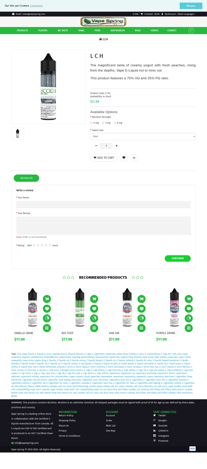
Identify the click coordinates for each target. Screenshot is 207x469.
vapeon (26, 357)
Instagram (163, 435)
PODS (97, 30)
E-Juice (140, 354)
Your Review (24, 213)
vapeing (76, 357)
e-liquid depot (126, 363)
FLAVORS (42, 30)
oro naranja (143, 389)
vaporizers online (30, 376)
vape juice (28, 360)
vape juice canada (39, 389)
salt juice (138, 386)
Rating (21, 245)
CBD (179, 392)
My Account (170, 14)
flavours (148, 386)
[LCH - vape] (48, 87)
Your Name (23, 197)
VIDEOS (154, 30)
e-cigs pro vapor (155, 370)
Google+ (162, 420)
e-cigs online (128, 370)
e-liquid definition (46, 366)
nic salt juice (160, 386)
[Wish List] (124, 158)
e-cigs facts (25, 373)
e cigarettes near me (154, 379)
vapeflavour (37, 357)
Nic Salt (172, 354)
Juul (179, 354)
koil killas (155, 389)
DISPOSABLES (117, 30)
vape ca (98, 389)
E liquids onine (77, 360)
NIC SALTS (62, 30)
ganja (14, 396)
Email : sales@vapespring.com (30, 14)
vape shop (147, 357)
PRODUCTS (22, 30)
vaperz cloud (82, 376)
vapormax (118, 376)
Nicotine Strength (101, 117)
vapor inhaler (126, 386)
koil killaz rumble (127, 389)
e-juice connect (96, 366)
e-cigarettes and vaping (147, 383)
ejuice (63, 354)
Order (109, 420)
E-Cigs (164, 354)
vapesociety (127, 357)
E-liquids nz (54, 363)
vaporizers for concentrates (54, 376)
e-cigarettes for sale (123, 383)
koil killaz (166, 389)
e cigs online (101, 373)
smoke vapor (95, 386)
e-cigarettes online (171, 383)
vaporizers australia (146, 373)
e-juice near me (150, 366)
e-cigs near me (113, 370)
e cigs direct (87, 373)
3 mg (107, 122)
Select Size (98, 130)
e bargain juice (67, 370)
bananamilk (102, 357)
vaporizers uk (128, 373)
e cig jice (41, 370)
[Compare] (134, 158)
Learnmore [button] (36, 5)
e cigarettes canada (78, 383)
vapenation (65, 357)
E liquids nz (109, 360)
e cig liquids (85, 363)
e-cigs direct (97, 370)
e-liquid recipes (110, 363)
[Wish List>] (47, 309)
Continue (178, 258)
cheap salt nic (110, 386)
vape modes (174, 386)
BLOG (137, 30)
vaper (72, 376)
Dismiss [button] (191, 6)
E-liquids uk (41, 363)
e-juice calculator (115, 366)
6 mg (119, 122)
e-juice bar (30, 370)
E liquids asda (27, 363)
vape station (160, 357)
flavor (31, 354)
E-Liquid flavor (152, 354)
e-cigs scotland (173, 370)
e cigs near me (46, 373)
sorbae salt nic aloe (88, 392)
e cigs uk (59, 373)
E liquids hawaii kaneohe (165, 360)
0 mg (96, 122)
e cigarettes (136, 379)
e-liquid (39, 354)
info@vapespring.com (26, 442)
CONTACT (171, 30)
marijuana (187, 392)
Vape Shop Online (126, 354)
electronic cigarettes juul (84, 379)
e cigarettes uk (37, 383)
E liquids (51, 360)
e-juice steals (166, 366)
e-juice (47, 354)
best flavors (21, 386)
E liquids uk (63, 360)
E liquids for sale (143, 360)
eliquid (71, 354)
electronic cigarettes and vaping (53, 379)
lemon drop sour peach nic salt (27, 392)
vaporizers (110, 354)
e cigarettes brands (176, 379)
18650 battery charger (46, 386)
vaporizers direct (166, 373)
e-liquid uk (160, 363)
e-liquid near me (27, 366)
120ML (80, 30)
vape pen (173, 357)
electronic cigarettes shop (178, 376)
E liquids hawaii (94, 360)
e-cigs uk (141, 370)
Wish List (110, 425)
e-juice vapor (80, 366)
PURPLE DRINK (165, 333)
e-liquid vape (174, 363)
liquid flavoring (80, 386)
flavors (79, 354)
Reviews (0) (27, 178)
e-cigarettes (98, 354)
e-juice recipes (133, 366)
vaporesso (130, 376)
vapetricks (114, 357)
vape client (184, 357)
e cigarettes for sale (56, 383)
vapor (150, 376)
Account (110, 415)
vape (24, 354)
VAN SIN (114, 333)
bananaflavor (87, 357)
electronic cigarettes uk (23, 379)
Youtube (162, 425)
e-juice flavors (182, 366)
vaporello (141, 376)
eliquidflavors (51, 357)
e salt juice (53, 370)
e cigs (35, 373)
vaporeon (159, 376)
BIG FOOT (67, 333)
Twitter (162, 415)
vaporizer (95, 376)
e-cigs (87, 354)
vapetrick (16, 357)
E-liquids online (69, 363)
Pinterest (163, 440)
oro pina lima (110, 389)
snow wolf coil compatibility (78, 389)
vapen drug (40, 360)
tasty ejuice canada (182, 389)
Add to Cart (105, 158)
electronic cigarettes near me (113, 379)
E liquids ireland (124, 360)
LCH (105, 39)
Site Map (110, 430)
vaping (56, 354)
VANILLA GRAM (23, 333)
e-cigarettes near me (101, 383)
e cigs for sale (72, 373)
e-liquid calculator (144, 363)
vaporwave (106, 376)
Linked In (163, 430)
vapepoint (16, 360)
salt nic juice (64, 386)
